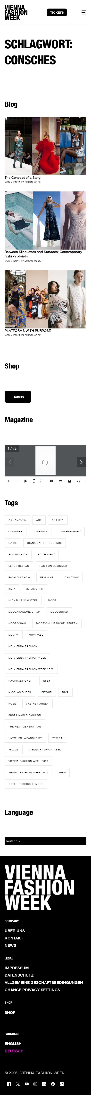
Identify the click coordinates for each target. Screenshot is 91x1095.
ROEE (12, 703)
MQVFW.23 (36, 634)
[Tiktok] (61, 1083)
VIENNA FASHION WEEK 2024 (28, 760)
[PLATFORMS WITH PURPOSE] (45, 299)
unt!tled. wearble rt (25, 738)
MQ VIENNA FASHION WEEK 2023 (31, 669)
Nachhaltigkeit (20, 680)
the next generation (24, 726)
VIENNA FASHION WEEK (45, 749)
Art (39, 519)
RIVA (65, 692)
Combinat (40, 531)
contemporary (69, 531)
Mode (52, 600)
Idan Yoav (71, 577)
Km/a (12, 588)
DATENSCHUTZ (19, 975)
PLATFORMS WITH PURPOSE (28, 330)
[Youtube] (26, 1083)
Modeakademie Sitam (24, 611)
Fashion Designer (53, 565)
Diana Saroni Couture (44, 542)
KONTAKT (14, 938)
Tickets (18, 397)
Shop (10, 1012)
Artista (58, 519)
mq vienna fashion (22, 646)
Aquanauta (17, 519)
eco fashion (18, 554)
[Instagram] (35, 1083)
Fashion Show (19, 577)
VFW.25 (13, 749)
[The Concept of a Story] (45, 146)
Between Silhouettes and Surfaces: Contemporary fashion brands (43, 254)
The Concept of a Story (23, 177)
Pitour (46, 692)
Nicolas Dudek (19, 692)
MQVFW (13, 634)
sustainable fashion (24, 715)
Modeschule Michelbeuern (57, 623)
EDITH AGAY (46, 554)
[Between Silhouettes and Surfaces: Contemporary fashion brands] (45, 220)
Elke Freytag (18, 565)
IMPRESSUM (17, 967)
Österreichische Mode (25, 783)
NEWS (10, 945)
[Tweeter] (17, 1083)
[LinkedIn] (44, 1083)
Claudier (15, 531)
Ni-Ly (46, 680)
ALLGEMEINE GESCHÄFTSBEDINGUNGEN (44, 982)
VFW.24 (57, 738)
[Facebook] (9, 1083)
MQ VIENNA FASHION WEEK (27, 657)
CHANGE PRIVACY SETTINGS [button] (32, 989)
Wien (62, 772)
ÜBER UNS (15, 930)
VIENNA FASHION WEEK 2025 (28, 772)
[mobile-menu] (80, 12)
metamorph (34, 588)
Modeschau (59, 611)
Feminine (46, 577)
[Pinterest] (53, 1083)
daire (12, 542)
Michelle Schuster (23, 600)
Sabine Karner (37, 703)
